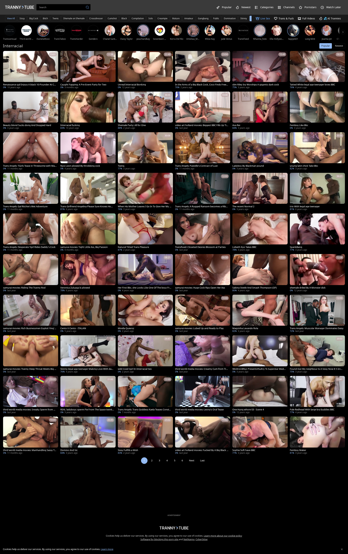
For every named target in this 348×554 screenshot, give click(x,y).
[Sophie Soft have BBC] (259, 436)
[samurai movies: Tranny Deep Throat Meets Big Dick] (30, 354)
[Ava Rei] (259, 111)
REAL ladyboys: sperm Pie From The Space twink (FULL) (86, 409)
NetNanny (188, 539)
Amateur (188, 18)
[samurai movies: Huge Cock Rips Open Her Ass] (202, 273)
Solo (150, 18)
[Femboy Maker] (317, 436)
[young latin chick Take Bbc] (317, 151)
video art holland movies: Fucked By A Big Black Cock (201, 450)
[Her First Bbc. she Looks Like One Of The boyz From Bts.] (145, 273)
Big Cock (33, 18)
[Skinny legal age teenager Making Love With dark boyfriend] (87, 354)
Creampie (162, 18)
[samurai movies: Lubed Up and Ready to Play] (202, 314)
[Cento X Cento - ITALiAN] (87, 314)
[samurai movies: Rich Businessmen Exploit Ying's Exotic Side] (30, 314)
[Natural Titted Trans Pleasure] (145, 232)
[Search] (87, 7)
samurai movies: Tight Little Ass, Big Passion (84, 247)
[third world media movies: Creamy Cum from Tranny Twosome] (202, 354)
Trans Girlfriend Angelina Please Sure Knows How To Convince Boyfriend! (86, 206)
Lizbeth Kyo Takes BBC (244, 247)
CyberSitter (202, 539)
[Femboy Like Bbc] (317, 111)
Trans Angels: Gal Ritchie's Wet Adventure (25, 206)
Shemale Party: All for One (132, 125)
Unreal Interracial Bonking (132, 84)
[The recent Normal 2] (259, 192)
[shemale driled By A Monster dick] (317, 273)
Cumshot (112, 18)
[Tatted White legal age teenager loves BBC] (317, 70)
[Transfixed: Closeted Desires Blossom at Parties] (202, 232)
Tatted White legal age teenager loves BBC (312, 84)
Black (124, 18)
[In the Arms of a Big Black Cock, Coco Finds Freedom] (202, 70)
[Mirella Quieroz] (145, 314)
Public (216, 18)
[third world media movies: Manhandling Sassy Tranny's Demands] (30, 436)
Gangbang (203, 18)
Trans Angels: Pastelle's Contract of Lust (196, 166)
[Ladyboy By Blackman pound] (259, 151)
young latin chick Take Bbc (304, 166)
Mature (176, 18)
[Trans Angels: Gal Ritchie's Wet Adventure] (30, 192)
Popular (325, 45)
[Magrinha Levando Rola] (259, 314)
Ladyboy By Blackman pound (248, 166)
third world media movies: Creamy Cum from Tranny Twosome (202, 369)
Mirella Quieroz (126, 328)
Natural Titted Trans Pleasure (133, 247)
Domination (230, 18)
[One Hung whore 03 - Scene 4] (259, 395)
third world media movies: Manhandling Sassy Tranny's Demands (30, 450)
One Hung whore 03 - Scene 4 (248, 409)
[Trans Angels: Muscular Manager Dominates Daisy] (317, 314)
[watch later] (7, 55)
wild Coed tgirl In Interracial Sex (135, 369)
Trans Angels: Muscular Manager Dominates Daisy (316, 328)
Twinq (121, 166)
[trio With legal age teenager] (317, 192)
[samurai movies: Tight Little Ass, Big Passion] (87, 232)
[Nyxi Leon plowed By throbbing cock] (87, 151)
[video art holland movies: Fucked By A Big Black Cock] (202, 436)
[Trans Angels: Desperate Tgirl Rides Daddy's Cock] (30, 232)
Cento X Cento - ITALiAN (73, 328)
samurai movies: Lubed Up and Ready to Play (199, 328)
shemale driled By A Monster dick (308, 288)
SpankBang (296, 247)
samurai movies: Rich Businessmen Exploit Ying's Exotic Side (29, 328)
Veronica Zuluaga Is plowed (75, 288)
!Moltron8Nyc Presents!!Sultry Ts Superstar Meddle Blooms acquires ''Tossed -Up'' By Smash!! (259, 369)
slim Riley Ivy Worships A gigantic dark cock (255, 84)
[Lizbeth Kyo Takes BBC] (259, 232)
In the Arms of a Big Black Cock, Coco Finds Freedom (201, 84)
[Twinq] (145, 151)
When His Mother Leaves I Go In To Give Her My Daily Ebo (144, 206)
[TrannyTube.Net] (19, 7)
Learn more (107, 549)
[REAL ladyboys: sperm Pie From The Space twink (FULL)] (87, 395)
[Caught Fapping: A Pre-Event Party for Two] (87, 70)
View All (11, 18)
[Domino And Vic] (87, 436)
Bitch (45, 18)
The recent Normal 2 (243, 206)
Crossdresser (96, 18)
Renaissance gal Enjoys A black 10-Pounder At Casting (29, 84)
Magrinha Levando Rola (245, 328)
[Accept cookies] (342, 549)
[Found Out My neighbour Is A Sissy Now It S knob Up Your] (317, 354)
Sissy (22, 18)
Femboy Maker (298, 450)
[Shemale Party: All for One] (145, 111)
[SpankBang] (317, 232)
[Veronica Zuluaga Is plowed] (87, 273)
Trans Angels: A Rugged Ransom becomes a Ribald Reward (201, 206)
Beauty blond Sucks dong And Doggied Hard (27, 125)
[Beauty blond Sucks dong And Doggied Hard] (30, 111)
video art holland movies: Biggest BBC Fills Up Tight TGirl (201, 125)
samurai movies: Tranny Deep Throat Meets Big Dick (30, 369)
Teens (56, 18)
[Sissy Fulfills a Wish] (145, 436)
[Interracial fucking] (87, 111)
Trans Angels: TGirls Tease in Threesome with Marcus (30, 166)
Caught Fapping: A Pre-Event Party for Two (83, 84)
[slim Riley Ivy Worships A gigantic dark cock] (259, 70)
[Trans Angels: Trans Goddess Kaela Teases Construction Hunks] (145, 395)
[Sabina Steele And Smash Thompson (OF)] (259, 273)
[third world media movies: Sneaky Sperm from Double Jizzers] (30, 395)
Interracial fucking (70, 125)
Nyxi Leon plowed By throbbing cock (80, 166)
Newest (339, 45)
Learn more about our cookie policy (223, 535)
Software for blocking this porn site (159, 539)
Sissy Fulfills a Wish (128, 450)
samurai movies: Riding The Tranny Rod (24, 288)
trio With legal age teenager (305, 206)
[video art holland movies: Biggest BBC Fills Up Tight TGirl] (202, 111)
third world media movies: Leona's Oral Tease (199, 409)
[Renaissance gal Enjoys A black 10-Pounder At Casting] (30, 70)
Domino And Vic (69, 450)
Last (202, 460)
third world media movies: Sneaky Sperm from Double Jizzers (30, 409)
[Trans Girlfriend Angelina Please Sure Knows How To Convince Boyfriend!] (87, 192)
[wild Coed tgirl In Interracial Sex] (145, 354)
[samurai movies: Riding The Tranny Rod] (30, 273)
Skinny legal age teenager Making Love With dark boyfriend (87, 369)
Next (191, 460)
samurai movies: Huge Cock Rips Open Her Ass (200, 288)
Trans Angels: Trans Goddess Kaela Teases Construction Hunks (144, 409)
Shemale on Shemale (74, 18)
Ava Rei (236, 125)
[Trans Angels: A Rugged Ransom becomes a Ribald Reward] (202, 192)
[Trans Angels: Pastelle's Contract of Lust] (202, 151)
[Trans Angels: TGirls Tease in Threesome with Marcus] (30, 151)
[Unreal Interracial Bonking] (145, 70)
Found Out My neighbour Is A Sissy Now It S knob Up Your (316, 369)
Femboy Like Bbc (299, 125)
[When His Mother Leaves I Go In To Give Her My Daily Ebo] (145, 192)
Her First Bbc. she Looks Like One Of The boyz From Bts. (144, 288)
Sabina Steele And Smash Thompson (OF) (254, 288)
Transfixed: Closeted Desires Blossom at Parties (200, 247)
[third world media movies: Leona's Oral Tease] (202, 395)
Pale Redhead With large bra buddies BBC (312, 409)
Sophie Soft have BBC (243, 450)
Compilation (138, 18)
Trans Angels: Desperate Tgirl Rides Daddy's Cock (29, 247)
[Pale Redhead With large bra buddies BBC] (317, 395)
